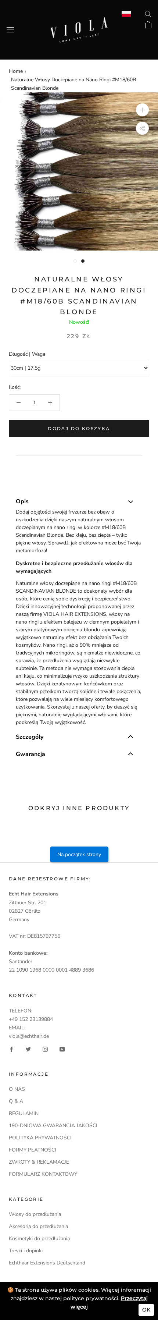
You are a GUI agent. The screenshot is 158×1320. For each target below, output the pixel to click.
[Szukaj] (148, 13)
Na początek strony (79, 854)
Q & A (16, 1101)
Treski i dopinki (26, 1250)
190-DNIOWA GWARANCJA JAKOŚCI (53, 1125)
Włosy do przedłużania (35, 1214)
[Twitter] (28, 1048)
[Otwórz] (10, 30)
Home (16, 71)
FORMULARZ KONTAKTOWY (43, 1174)
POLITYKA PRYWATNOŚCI (40, 1137)
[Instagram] (45, 1048)
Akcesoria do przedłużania (38, 1226)
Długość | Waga (27, 354)
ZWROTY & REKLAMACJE (39, 1161)
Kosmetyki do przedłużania (39, 1238)
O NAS (17, 1089)
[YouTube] (62, 1048)
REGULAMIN (24, 1113)
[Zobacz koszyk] (148, 24)
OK (146, 1309)
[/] (79, 21)
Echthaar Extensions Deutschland (47, 1262)
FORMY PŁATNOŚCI (32, 1149)
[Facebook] (11, 1048)
